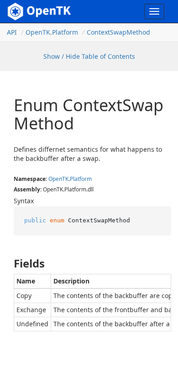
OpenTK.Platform (52, 32)
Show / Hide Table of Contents (89, 56)
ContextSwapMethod (118, 32)
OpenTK (58, 179)
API (12, 32)
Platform (81, 179)
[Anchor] (6, 263)
